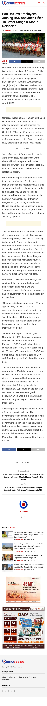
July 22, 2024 (19, 30)
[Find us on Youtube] (8, 691)
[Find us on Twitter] (5, 691)
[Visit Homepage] (13, 3)
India (9, 10)
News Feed (5, 679)
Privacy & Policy (23, 677)
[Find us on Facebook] (2, 691)
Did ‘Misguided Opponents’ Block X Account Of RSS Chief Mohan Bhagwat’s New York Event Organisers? (29, 534)
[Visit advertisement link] (23, 589)
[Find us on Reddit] (14, 691)
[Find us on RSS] (11, 691)
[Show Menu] (39, 3)
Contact (33, 677)
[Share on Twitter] (27, 61)
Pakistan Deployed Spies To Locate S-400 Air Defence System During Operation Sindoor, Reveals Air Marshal (28, 546)
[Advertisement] (23, 109)
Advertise (12, 677)
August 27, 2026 (30, 540)
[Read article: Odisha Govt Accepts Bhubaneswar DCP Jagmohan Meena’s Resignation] (7, 558)
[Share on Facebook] (15, 61)
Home (4, 10)
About (4, 677)
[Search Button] (44, 3)
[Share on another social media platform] (39, 61)
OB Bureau (7, 30)
